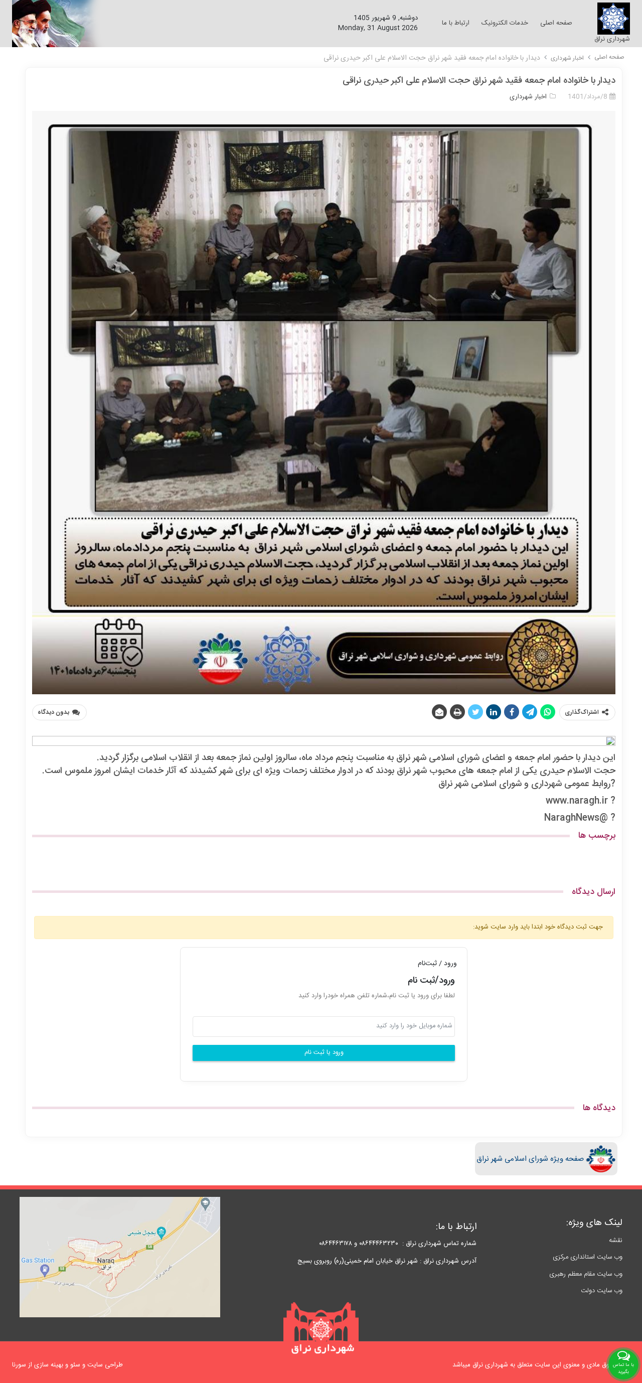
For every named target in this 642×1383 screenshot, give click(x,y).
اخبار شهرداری (567, 58)
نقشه (615, 1240)
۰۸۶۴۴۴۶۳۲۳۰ (378, 1243)
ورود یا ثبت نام (324, 1052)
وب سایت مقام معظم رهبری (585, 1274)
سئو (75, 1364)
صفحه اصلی (609, 57)
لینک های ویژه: (594, 1223)
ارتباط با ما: (456, 1227)
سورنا (19, 1364)
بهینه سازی (48, 1364)
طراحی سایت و (101, 1364)
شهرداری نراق (612, 39)
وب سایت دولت (601, 1290)
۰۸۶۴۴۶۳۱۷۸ (333, 1243)
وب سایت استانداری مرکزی (587, 1257)
